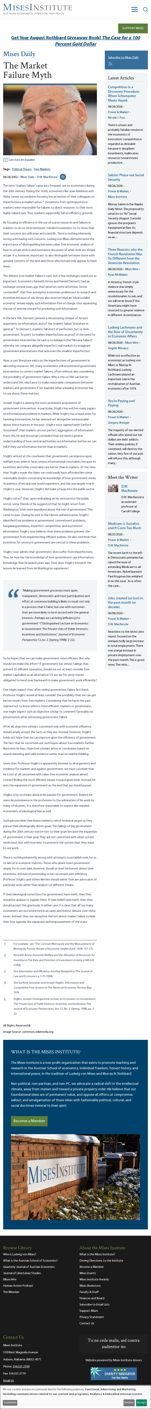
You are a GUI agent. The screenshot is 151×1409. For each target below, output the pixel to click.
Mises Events (87, 1273)
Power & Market (118, 112)
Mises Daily (19, 54)
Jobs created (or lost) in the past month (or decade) (125, 603)
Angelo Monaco (118, 348)
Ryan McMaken (118, 274)
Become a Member (29, 1121)
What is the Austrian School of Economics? (30, 1260)
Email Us (8, 1380)
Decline (129, 1402)
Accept (141, 1402)
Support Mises (133, 28)
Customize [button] (10, 1402)
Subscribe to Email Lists (94, 1304)
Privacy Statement (91, 1317)
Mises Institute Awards (94, 1279)
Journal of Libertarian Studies (22, 1273)
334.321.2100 (21, 1366)
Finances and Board (91, 1298)
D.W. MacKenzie (47, 177)
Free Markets (42, 169)
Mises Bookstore (90, 1285)
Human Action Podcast (18, 1285)
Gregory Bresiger (119, 422)
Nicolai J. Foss (116, 117)
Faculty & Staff (89, 1292)
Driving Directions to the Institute (101, 1260)
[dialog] (75, 1397)
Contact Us (86, 1323)
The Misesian (11, 1292)
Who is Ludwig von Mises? (19, 1254)
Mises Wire (131, 269)
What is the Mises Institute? (97, 1254)
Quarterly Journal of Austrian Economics (29, 1267)
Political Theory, (22, 169)
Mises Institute (117, 197)
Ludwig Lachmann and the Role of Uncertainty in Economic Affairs (125, 332)
